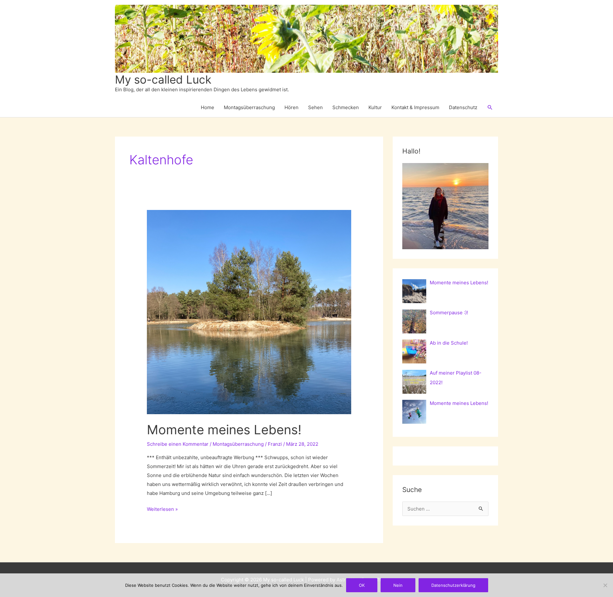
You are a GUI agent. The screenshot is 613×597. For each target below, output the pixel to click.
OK (362, 585)
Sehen (315, 107)
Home (207, 107)
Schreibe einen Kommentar (177, 444)
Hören (291, 107)
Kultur (375, 107)
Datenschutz (463, 107)
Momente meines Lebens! (224, 429)
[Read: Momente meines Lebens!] (249, 312)
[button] (490, 107)
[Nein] (605, 585)
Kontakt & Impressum (415, 107)
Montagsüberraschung (249, 107)
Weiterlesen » (162, 510)
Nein (398, 585)
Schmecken (345, 107)
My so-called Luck (163, 79)
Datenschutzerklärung (453, 585)
